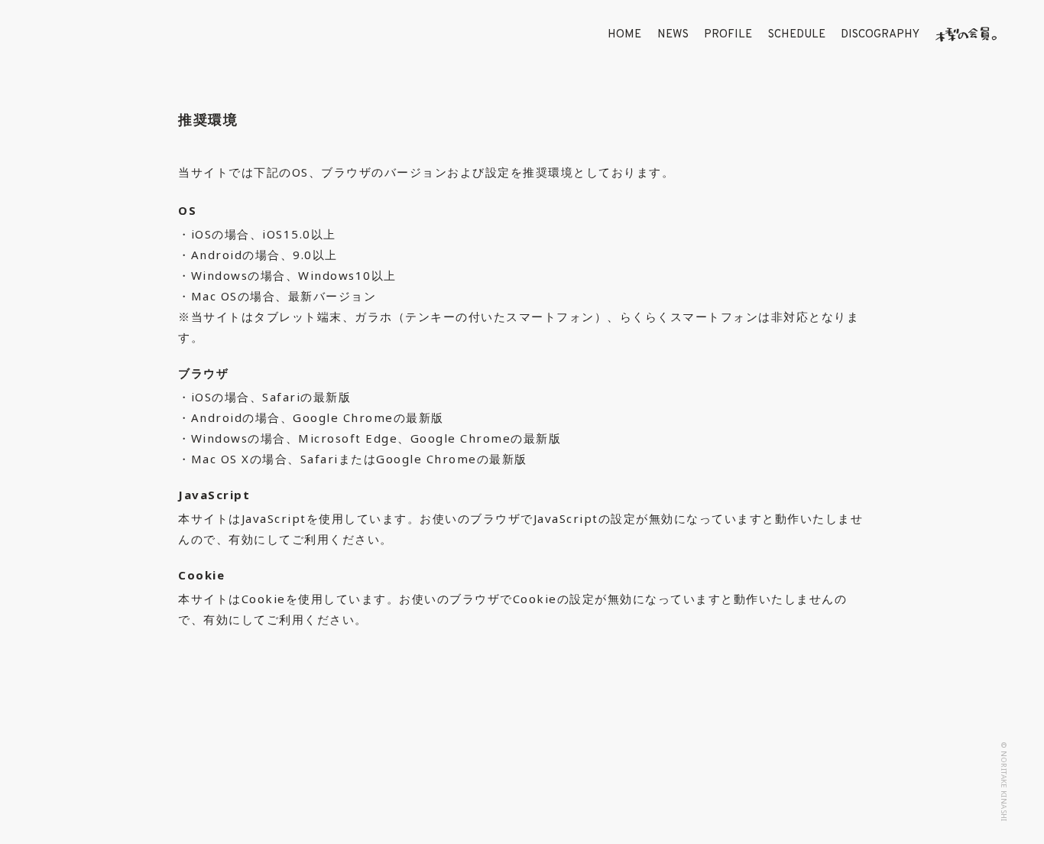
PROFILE (728, 35)
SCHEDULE (796, 35)
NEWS (673, 35)
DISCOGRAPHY (880, 35)
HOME (624, 35)
